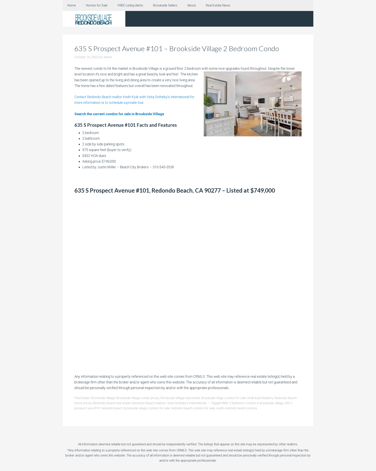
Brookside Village (103, 398)
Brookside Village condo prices (137, 398)
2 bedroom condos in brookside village (256, 403)
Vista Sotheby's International (186, 403)
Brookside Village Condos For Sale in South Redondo (94, 19)
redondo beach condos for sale (193, 408)
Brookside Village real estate (180, 398)
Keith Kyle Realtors (260, 398)
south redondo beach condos (236, 408)
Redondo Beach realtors (149, 403)
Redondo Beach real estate (112, 403)
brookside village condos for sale (147, 408)
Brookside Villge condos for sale (223, 398)
